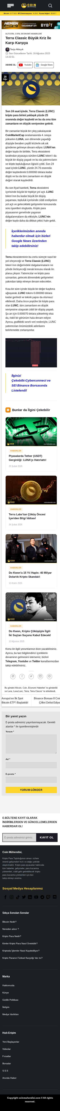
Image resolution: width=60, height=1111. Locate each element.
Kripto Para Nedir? (11, 936)
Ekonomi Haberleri (31, 34)
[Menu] (10, 5)
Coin (17, 34)
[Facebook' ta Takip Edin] (5, 897)
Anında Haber (9, 1078)
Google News (47, 65)
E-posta (11, 774)
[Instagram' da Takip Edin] (11, 897)
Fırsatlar (6, 1056)
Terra (26, 691)
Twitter (36, 661)
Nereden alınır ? (10, 929)
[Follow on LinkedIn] (30, 897)
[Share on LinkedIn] (40, 676)
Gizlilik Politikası (10, 1000)
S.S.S (5, 1070)
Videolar (6, 1049)
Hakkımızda (8, 985)
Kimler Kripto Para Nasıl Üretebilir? (20, 943)
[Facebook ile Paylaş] (22, 676)
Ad (8, 759)
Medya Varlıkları (10, 1014)
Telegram (11, 661)
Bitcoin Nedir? (9, 921)
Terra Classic (36, 691)
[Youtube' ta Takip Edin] (36, 897)
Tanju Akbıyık (16, 49)
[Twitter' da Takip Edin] (24, 897)
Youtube (28, 65)
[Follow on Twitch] (48, 897)
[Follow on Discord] (54, 897)
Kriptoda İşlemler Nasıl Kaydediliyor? (21, 950)
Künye (5, 992)
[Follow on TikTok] (18, 897)
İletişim (5, 1007)
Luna (10, 691)
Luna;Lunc (18, 691)
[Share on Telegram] (49, 676)
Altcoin (9, 34)
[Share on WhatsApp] (13, 676)
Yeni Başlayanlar (10, 1041)
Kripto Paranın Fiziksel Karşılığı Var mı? (22, 958)
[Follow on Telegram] (42, 897)
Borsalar (6, 1063)
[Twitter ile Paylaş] (31, 676)
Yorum (10, 731)
